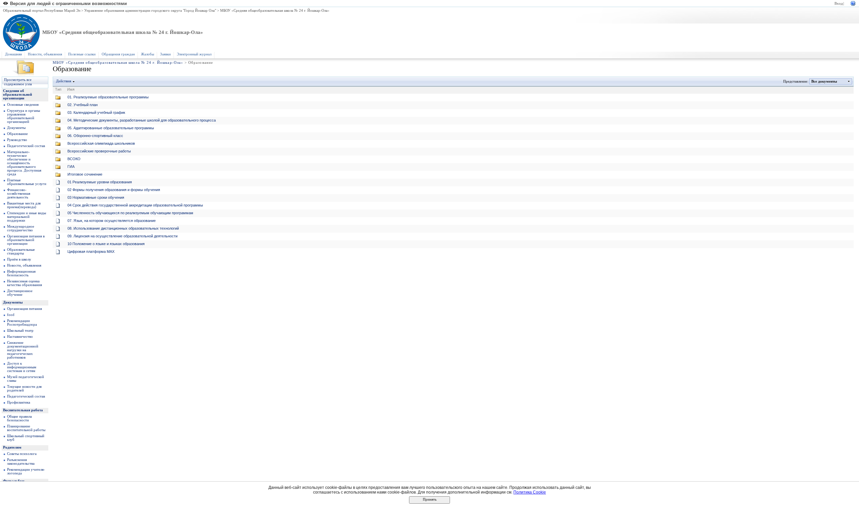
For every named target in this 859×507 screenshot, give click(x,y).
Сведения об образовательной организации (17, 94)
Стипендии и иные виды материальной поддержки (26, 216)
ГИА (70, 167)
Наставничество (20, 336)
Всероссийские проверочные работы (99, 151)
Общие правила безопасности (19, 418)
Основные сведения (23, 104)
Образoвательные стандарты (21, 251)
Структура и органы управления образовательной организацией (23, 116)
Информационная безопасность (21, 273)
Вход (839, 3)
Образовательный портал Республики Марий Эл (41, 10)
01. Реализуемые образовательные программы (108, 97)
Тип (58, 89)
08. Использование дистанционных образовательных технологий (123, 228)
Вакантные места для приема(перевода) (24, 205)
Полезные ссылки (82, 54)
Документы (16, 128)
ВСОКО (74, 159)
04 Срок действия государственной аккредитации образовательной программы (135, 205)
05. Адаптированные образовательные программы (110, 128)
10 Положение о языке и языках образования (106, 244)
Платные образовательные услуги (26, 182)
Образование (17, 134)
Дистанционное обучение (20, 292)
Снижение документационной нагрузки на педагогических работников (22, 350)
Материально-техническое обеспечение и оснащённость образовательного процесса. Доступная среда (24, 163)
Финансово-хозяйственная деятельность (18, 193)
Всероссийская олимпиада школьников (101, 143)
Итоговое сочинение (84, 174)
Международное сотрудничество (20, 228)
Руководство (17, 140)
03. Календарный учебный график (96, 112)
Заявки (165, 54)
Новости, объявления (45, 54)
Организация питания (24, 309)
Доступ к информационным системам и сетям (21, 367)
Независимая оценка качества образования (24, 283)
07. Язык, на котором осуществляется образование (111, 221)
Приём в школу (19, 259)
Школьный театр (20, 330)
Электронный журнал (194, 54)
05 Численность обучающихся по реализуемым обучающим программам (130, 213)
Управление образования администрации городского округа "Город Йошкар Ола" (150, 10)
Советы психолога (22, 454)
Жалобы (147, 54)
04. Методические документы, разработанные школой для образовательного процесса (141, 120)
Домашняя (13, 54)
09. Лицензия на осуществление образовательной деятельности (122, 236)
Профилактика (18, 402)
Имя (70, 89)
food (10, 315)
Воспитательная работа (23, 410)
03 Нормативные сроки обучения (95, 197)
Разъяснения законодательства (21, 461)
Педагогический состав (26, 146)
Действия (63, 81)
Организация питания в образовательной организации (26, 239)
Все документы (824, 81)
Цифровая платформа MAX (90, 251)
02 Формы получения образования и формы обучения (113, 190)
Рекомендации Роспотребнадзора (22, 322)
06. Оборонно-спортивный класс (95, 136)
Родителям (12, 447)
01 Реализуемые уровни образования (99, 182)
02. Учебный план (82, 105)
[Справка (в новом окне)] (853, 3)
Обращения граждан (118, 54)
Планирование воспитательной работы (26, 428)
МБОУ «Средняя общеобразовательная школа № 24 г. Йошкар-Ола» (275, 10)
